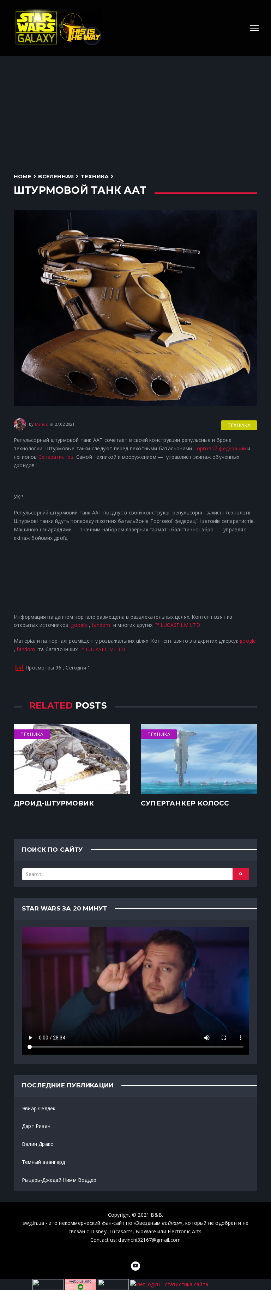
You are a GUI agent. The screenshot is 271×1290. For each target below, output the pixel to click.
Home (22, 176)
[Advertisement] (135, 108)
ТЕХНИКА (95, 176)
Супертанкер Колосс (185, 803)
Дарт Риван (36, 1126)
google (79, 625)
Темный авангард (43, 1162)
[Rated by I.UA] (113, 1283)
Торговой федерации (219, 448)
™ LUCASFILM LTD (177, 625)
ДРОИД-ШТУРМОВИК (54, 803)
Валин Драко (38, 1144)
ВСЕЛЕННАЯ (56, 176)
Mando (42, 424)
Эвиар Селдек (39, 1108)
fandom (101, 625)
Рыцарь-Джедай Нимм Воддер (59, 1180)
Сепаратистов (56, 456)
